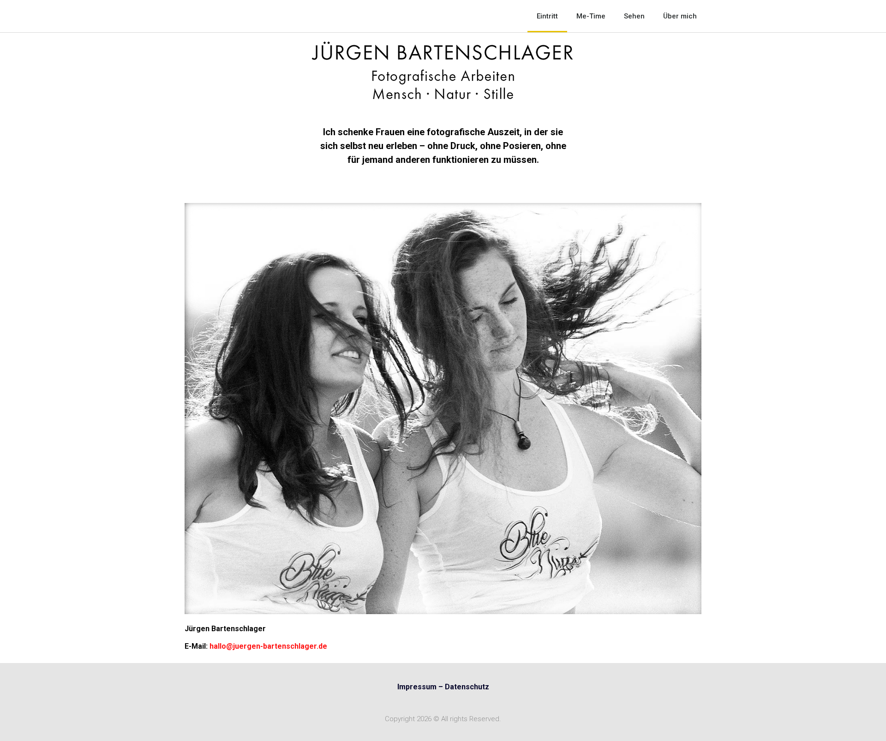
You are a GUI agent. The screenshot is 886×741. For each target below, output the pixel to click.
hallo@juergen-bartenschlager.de (268, 646)
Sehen (634, 16)
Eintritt (547, 16)
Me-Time (590, 16)
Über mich (680, 16)
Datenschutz (467, 686)
